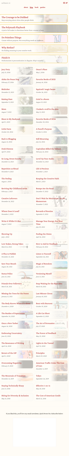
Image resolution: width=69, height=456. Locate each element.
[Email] (64, 3)
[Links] (67, 3)
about (26, 7)
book (36, 7)
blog (31, 7)
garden (42, 7)
